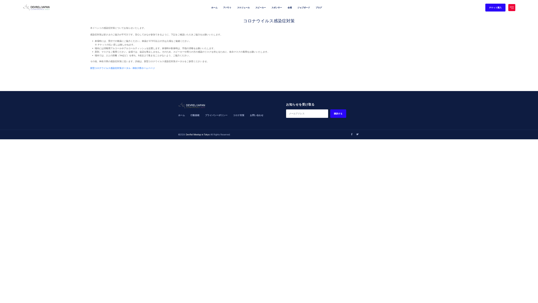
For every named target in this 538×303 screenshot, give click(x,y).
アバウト (227, 7)
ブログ (319, 7)
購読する (338, 113)
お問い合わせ (256, 115)
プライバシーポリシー (216, 115)
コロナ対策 (238, 115)
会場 (290, 7)
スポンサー (277, 7)
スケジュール (243, 7)
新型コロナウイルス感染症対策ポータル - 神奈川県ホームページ (122, 68)
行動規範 (195, 115)
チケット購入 (495, 7)
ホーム (214, 7)
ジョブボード (303, 7)
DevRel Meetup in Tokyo (198, 134)
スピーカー (260, 7)
